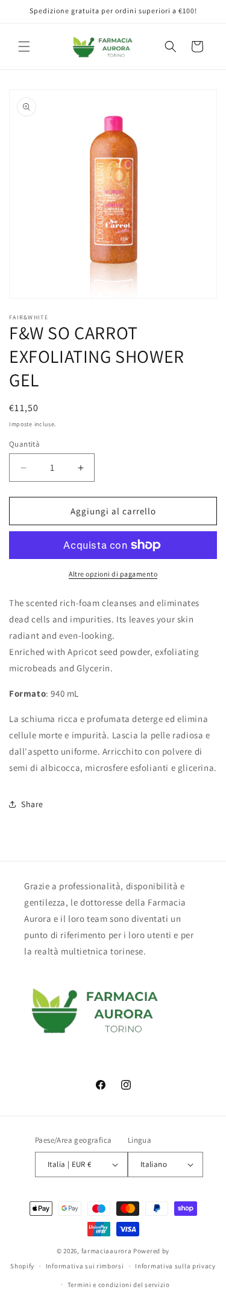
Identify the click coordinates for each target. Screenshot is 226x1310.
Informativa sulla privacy (175, 1266)
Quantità (24, 444)
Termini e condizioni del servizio (118, 1284)
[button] (24, 46)
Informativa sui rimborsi (85, 1266)
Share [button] (32, 804)
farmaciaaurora (106, 1251)
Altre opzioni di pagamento (113, 573)
